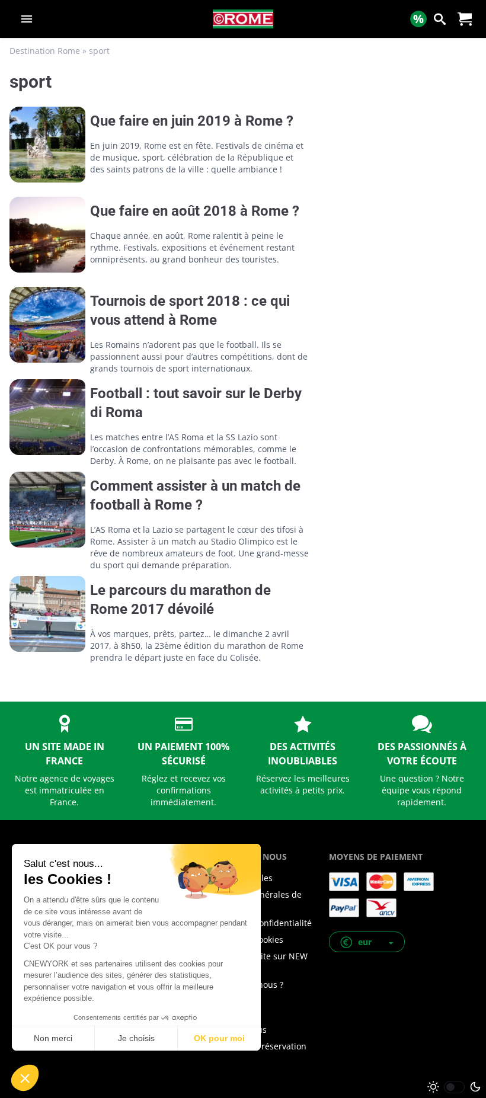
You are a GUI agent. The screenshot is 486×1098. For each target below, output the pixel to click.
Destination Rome (44, 50)
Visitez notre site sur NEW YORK (256, 962)
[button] (367, 941)
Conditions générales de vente (253, 900)
